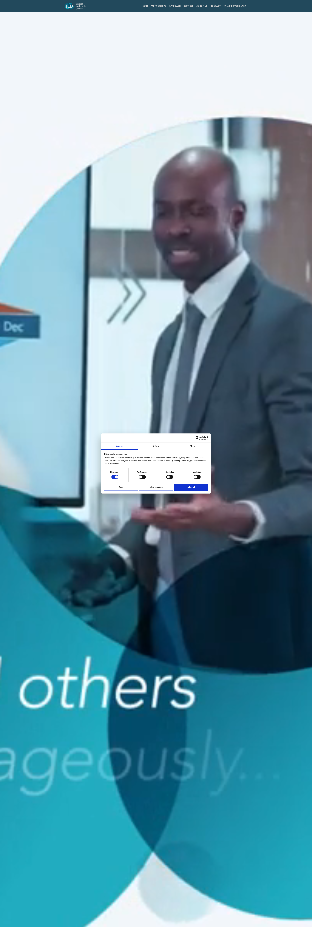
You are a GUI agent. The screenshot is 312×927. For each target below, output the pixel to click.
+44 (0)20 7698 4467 (235, 6)
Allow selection (156, 487)
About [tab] (192, 446)
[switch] (142, 477)
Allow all (191, 487)
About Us (201, 6)
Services (189, 6)
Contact (215, 6)
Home (145, 6)
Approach (175, 6)
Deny (121, 487)
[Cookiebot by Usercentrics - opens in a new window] (197, 438)
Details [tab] (156, 446)
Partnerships (158, 6)
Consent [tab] (119, 446)
